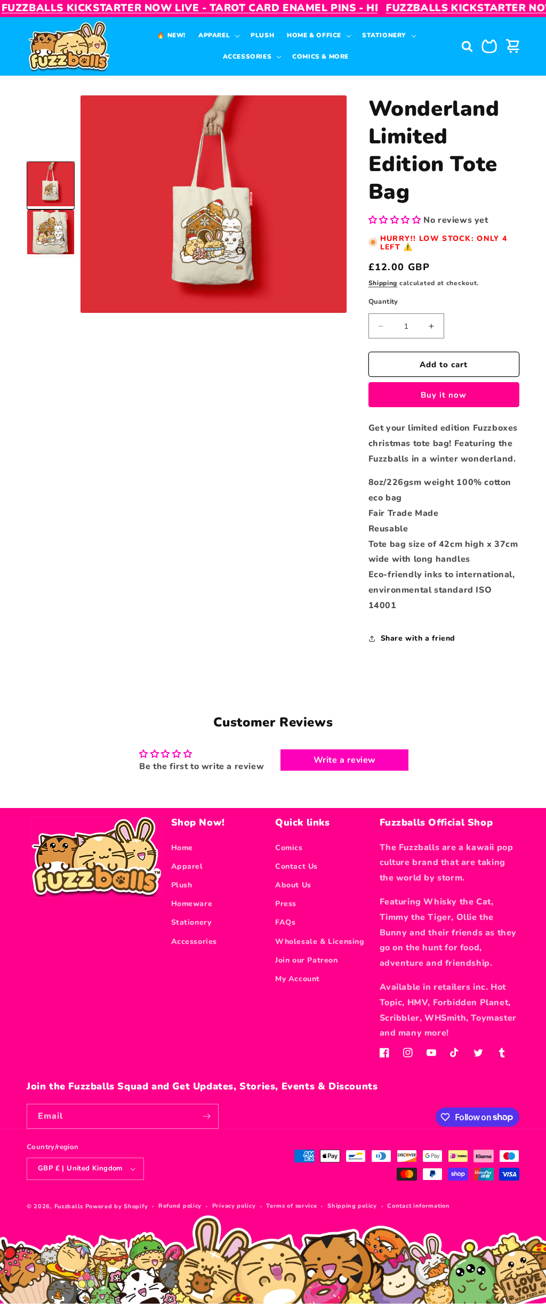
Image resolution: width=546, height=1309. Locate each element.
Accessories (194, 941)
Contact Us (296, 866)
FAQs (285, 922)
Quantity (383, 301)
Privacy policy (234, 1206)
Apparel (187, 866)
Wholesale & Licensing (320, 941)
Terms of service (291, 1206)
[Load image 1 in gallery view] (51, 185)
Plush (181, 885)
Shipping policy (352, 1206)
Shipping (383, 283)
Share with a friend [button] (418, 638)
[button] (218, 35)
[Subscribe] (206, 1116)
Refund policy (180, 1206)
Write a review (345, 760)
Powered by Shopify (116, 1206)
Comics (289, 848)
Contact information (418, 1206)
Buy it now (444, 395)
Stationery (191, 922)
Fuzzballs (68, 1206)
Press (285, 904)
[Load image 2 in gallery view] (51, 233)
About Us (293, 885)
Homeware (192, 904)
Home (182, 848)
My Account (297, 979)
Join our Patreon (306, 960)
